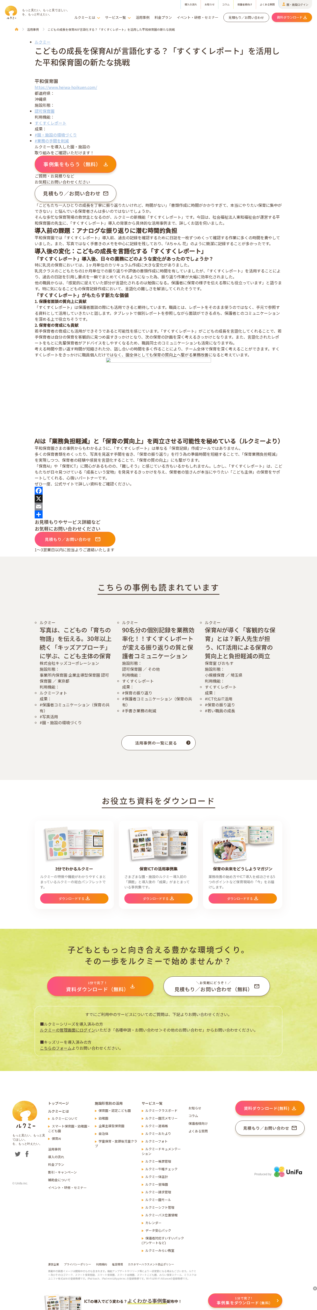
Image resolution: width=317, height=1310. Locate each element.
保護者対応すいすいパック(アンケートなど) (163, 1240)
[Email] (158, 506)
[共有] (158, 514)
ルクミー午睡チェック (161, 1169)
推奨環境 (117, 1264)
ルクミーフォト (156, 1141)
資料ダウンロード (290, 17)
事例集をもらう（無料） (72, 164)
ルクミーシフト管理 (159, 1207)
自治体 (103, 1133)
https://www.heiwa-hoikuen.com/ (66, 87)
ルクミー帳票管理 (158, 1161)
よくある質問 (267, 4)
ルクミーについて (65, 1118)
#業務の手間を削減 (52, 141)
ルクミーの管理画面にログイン (67, 1030)
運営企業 (53, 1264)
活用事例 (143, 17)
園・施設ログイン (297, 4)
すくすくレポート (50, 123)
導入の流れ (191, 4)
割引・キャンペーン (62, 1172)
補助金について (59, 1179)
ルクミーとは (84, 17)
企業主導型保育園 (111, 1125)
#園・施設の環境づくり (56, 135)
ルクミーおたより (158, 1133)
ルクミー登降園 (156, 1184)
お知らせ (209, 4)
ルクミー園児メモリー (161, 1118)
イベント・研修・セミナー (197, 17)
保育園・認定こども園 (115, 1110)
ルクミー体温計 (156, 1176)
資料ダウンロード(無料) (267, 1108)
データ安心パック (158, 1230)
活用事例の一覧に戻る (156, 743)
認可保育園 (44, 111)
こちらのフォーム (56, 1048)
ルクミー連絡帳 (156, 1125)
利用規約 (101, 1264)
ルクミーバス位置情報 (161, 1215)
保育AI (56, 1138)
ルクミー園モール (158, 1199)
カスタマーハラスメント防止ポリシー (151, 1264)
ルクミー (43, 42)
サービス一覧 (115, 17)
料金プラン (163, 17)
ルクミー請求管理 (158, 1192)
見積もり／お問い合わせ (246, 17)
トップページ (58, 1103)
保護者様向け (244, 4)
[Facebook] (158, 491)
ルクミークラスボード (161, 1110)
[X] (158, 499)
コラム (226, 4)
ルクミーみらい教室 (159, 1250)
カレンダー (153, 1222)
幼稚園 (103, 1118)
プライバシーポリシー (77, 1264)
